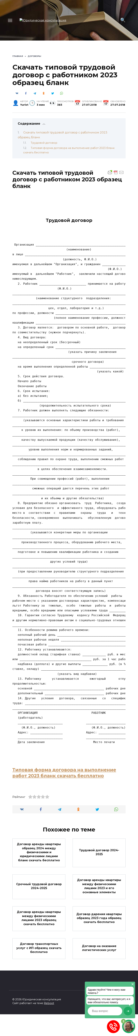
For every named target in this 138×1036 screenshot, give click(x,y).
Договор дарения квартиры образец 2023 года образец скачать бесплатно (99, 918)
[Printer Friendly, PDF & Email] (116, 172)
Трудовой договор (44, 142)
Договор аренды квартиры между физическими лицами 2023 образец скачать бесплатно (39, 918)
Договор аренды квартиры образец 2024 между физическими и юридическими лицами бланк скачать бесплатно (39, 852)
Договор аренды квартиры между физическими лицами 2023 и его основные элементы (99, 886)
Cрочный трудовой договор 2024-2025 (39, 886)
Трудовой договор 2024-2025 (99, 852)
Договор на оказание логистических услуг (99, 948)
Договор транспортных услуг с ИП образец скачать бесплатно (39, 948)
